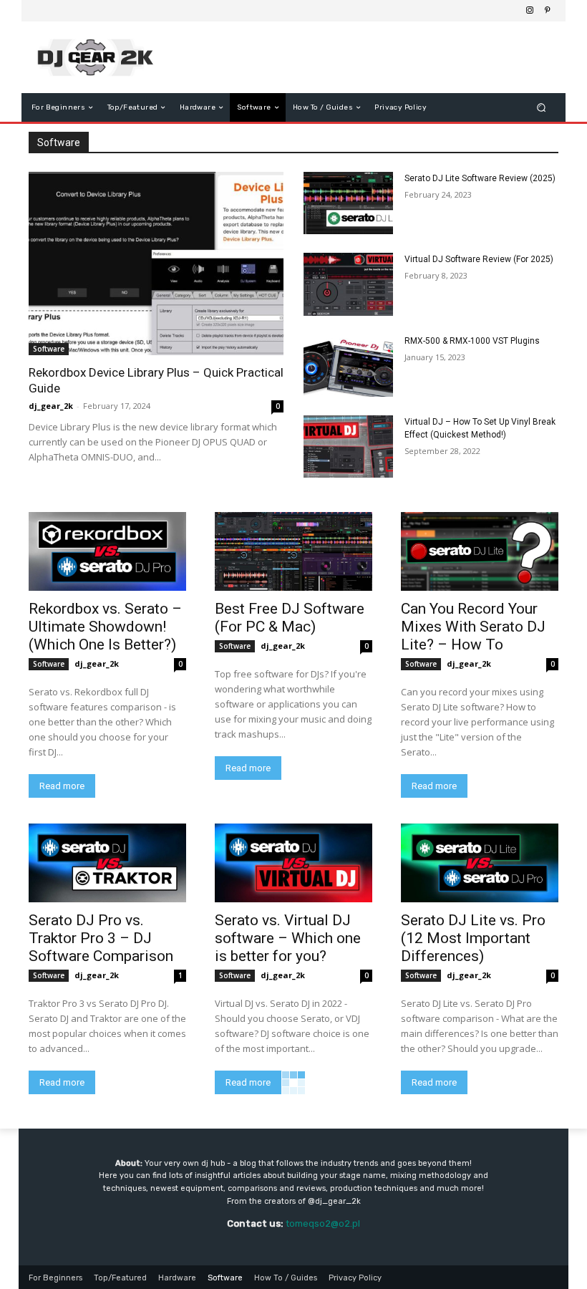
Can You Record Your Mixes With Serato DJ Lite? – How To (473, 626)
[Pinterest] (547, 10)
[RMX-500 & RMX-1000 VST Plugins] (348, 365)
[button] (542, 108)
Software (48, 349)
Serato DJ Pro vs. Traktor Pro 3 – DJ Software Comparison (101, 938)
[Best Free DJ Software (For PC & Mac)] (293, 551)
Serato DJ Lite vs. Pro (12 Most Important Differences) (473, 938)
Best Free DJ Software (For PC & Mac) (289, 617)
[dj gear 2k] (102, 57)
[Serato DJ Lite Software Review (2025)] (348, 203)
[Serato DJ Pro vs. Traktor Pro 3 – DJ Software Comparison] (107, 863)
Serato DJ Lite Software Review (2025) (480, 178)
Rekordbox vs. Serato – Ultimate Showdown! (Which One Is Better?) (105, 626)
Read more (61, 786)
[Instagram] (529, 10)
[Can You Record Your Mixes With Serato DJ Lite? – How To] (479, 551)
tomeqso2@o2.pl (323, 1223)
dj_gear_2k (51, 405)
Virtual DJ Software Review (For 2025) (478, 259)
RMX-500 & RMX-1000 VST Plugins (472, 341)
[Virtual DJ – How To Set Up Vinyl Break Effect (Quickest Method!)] (348, 446)
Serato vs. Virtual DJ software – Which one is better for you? (288, 938)
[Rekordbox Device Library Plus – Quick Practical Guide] (156, 263)
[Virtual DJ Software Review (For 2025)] (348, 284)
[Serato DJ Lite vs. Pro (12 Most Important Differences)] (479, 863)
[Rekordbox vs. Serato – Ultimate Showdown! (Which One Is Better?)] (107, 551)
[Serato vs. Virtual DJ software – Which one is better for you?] (293, 863)
